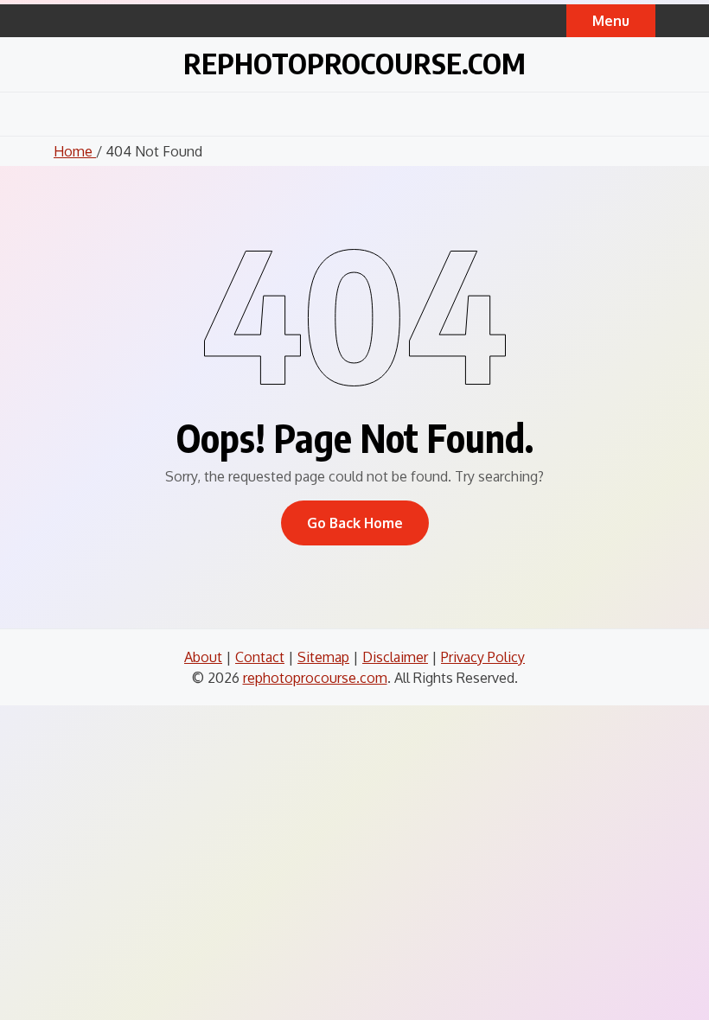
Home (75, 151)
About (203, 657)
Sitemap (323, 657)
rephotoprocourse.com (354, 62)
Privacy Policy (483, 657)
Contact (259, 657)
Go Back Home (355, 523)
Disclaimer (395, 657)
